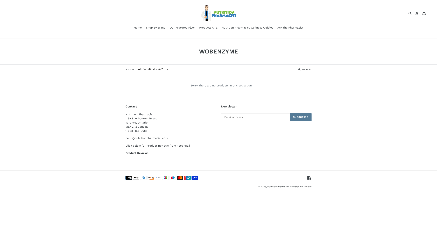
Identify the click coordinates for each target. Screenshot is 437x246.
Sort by (129, 69)
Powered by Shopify (301, 186)
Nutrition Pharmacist (278, 186)
